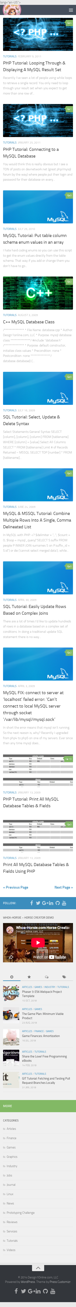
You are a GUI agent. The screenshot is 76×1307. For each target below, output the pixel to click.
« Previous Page (15, 887)
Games (38, 987)
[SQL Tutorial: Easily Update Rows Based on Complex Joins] (38, 577)
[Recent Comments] (47, 977)
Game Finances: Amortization (41, 1036)
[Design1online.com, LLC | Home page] (15, 9)
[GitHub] (57, 903)
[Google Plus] (44, 903)
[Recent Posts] (11, 977)
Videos (11, 1250)
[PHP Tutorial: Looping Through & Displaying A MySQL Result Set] (38, 34)
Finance (39, 1031)
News (10, 1203)
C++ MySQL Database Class (29, 322)
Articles (27, 987)
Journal (11, 1185)
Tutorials (10, 56)
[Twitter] (38, 903)
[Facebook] (31, 903)
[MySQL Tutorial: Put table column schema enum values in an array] (38, 206)
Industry (49, 987)
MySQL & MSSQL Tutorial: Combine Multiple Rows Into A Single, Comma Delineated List (37, 520)
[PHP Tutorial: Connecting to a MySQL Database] (38, 120)
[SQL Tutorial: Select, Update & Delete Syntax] (38, 388)
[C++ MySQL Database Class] (38, 293)
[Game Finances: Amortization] (11, 1037)
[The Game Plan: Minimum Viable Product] (11, 1015)
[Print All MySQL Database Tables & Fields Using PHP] (38, 835)
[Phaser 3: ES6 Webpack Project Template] (11, 993)
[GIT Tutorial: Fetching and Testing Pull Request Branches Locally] (11, 1080)
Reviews (12, 1222)
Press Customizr (60, 1282)
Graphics (12, 1157)
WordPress (28, 1282)
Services (12, 1231)
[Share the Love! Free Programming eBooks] (11, 1058)
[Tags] (64, 977)
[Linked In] (51, 903)
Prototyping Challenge (21, 1213)
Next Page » (64, 887)
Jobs (9, 1175)
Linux (10, 1194)
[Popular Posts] (29, 977)
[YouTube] (64, 903)
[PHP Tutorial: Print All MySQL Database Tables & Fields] (38, 770)
